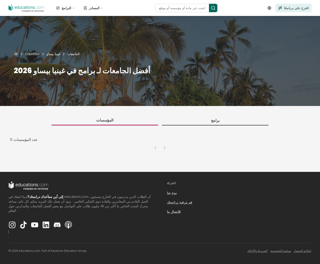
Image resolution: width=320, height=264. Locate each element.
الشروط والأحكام (257, 251)
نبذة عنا (172, 193)
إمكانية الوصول (302, 251)
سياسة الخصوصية (280, 251)
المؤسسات (104, 120)
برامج (215, 120)
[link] (73, 54)
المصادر (94, 8)
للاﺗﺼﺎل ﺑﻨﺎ (174, 211)
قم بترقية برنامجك (179, 202)
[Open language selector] (269, 8)
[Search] (213, 8)
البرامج (66, 8)
